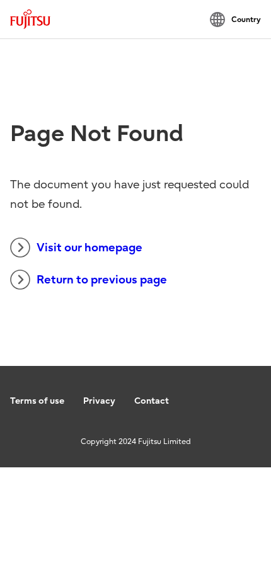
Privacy (99, 401)
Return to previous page (102, 280)
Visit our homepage (89, 247)
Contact (151, 401)
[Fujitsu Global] (30, 19)
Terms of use (37, 401)
